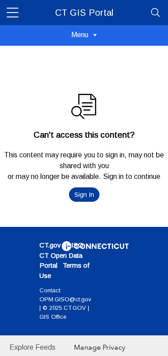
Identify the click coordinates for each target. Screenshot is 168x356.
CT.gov (50, 245)
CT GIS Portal (84, 12)
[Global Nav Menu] (12, 12)
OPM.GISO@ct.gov (65, 299)
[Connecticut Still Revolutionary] (95, 245)
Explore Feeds (32, 347)
